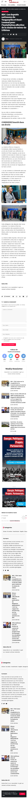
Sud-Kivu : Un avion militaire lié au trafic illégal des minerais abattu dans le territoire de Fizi (17, 425)
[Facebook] (4, 358)
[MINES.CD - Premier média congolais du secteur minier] (14, 1)
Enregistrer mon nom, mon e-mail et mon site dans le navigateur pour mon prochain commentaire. (14, 339)
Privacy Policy (7, 793)
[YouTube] (8, 570)
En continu (9, 531)
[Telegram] (23, 358)
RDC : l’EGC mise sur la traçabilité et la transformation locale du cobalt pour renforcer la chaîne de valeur (18, 385)
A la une (5, 531)
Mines (7, 38)
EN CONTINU (5, 11)
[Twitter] (11, 358)
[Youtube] (17, 358)
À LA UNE (14, 431)
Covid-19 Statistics (15, 520)
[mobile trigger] (3, 2)
